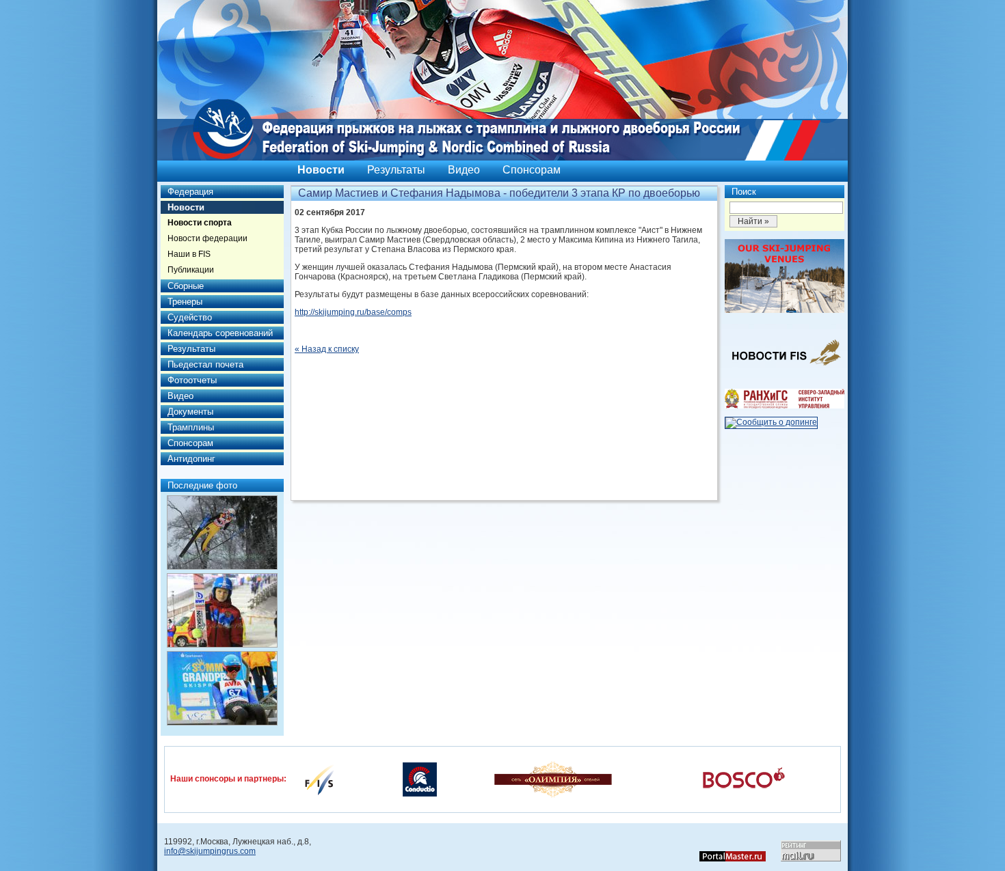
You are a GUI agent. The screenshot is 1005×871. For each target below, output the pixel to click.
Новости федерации (207, 238)
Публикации (191, 270)
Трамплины (191, 427)
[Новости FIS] (784, 369)
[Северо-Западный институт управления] (784, 406)
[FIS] (319, 779)
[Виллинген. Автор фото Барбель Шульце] (222, 532)
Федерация (190, 191)
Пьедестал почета (205, 364)
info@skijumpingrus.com (210, 851)
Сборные (186, 286)
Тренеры (185, 301)
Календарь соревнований (220, 333)
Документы (190, 411)
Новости (321, 170)
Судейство (190, 317)
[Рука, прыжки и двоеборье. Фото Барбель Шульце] (222, 610)
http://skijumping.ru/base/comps (353, 312)
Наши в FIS (189, 254)
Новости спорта (200, 222)
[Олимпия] (552, 779)
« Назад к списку (327, 349)
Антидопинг (191, 459)
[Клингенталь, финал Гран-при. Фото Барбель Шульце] (222, 688)
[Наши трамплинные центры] (784, 310)
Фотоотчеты (192, 380)
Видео (464, 170)
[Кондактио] (420, 779)
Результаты (396, 170)
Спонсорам (531, 170)
